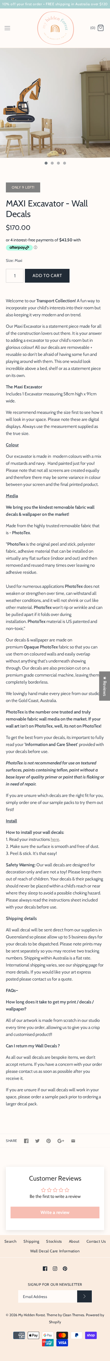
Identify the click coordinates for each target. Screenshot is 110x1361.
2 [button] (52, 164)
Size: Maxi (14, 260)
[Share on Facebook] (26, 1141)
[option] (55, 103)
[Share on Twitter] (37, 1141)
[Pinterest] (65, 1268)
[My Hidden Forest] (55, 28)
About (74, 1241)
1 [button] (46, 164)
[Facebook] (45, 1268)
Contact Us (96, 1241)
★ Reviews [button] (104, 686)
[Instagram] (55, 1268)
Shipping (31, 1241)
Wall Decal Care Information (55, 1251)
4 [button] (64, 164)
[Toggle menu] (7, 28)
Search (10, 1241)
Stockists (54, 1241)
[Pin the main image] (48, 1141)
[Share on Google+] (60, 1141)
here (55, 839)
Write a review (55, 1212)
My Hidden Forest (31, 1315)
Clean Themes (73, 1315)
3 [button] (58, 164)
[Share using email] (73, 1141)
